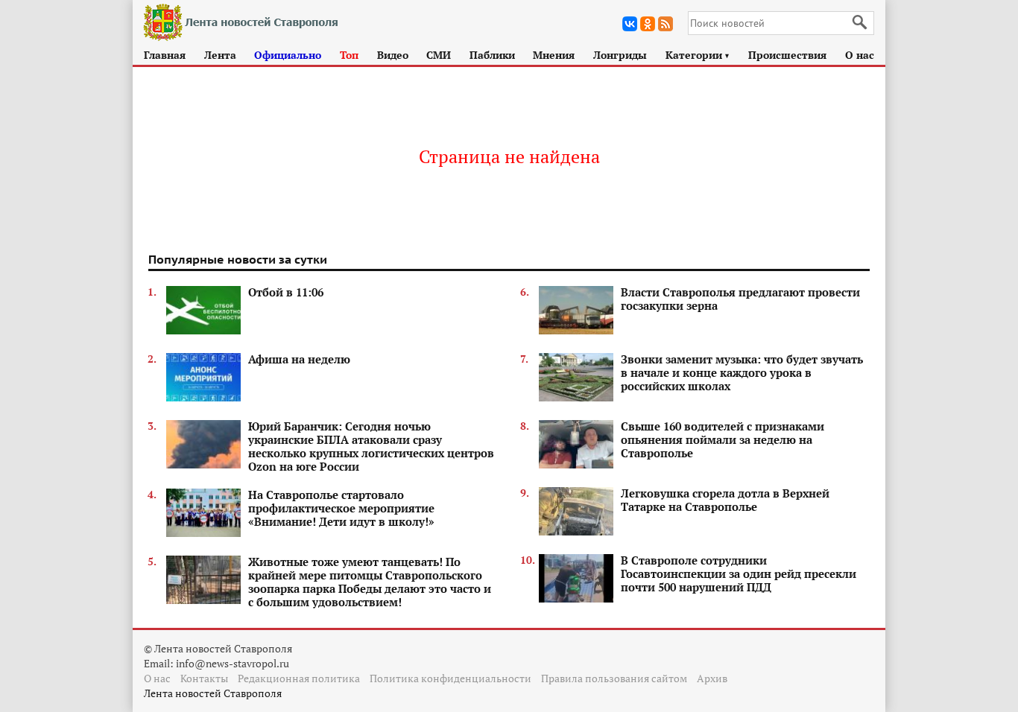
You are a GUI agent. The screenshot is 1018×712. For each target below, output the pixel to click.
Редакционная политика (299, 678)
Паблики (492, 55)
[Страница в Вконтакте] (629, 23)
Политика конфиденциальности (450, 678)
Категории (698, 55)
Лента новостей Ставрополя (213, 693)
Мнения (554, 55)
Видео (392, 55)
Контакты (204, 678)
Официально (287, 55)
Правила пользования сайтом (614, 678)
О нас (859, 55)
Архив (712, 678)
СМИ (438, 55)
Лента (220, 55)
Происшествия (787, 55)
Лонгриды (620, 55)
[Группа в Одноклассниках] (647, 23)
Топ (349, 55)
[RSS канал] (665, 23)
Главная (165, 55)
